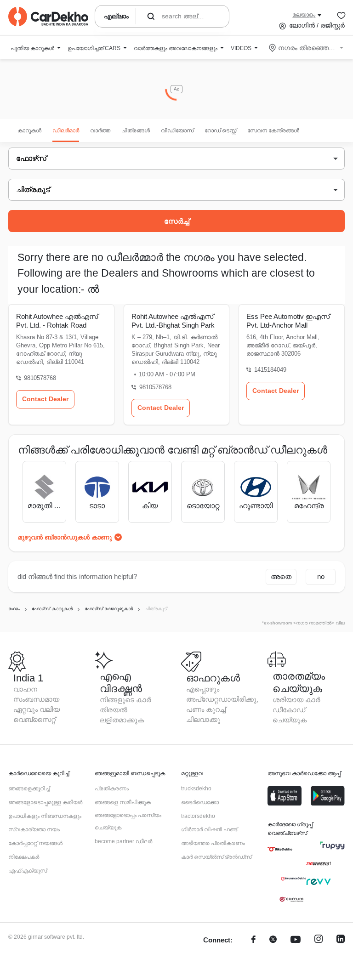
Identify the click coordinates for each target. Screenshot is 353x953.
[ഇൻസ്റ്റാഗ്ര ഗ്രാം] (318, 940)
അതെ (281, 576)
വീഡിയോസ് (177, 130)
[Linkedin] (340, 940)
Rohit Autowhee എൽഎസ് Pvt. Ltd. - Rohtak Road (57, 320)
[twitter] (273, 940)
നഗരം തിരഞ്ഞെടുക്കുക (307, 47)
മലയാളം (303, 14)
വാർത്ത (100, 130)
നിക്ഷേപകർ (23, 857)
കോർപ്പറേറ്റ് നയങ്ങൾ (35, 843)
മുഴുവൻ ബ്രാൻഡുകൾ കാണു (65, 537)
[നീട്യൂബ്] (295, 940)
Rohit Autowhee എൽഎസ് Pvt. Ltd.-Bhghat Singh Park (173, 320)
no (321, 576)
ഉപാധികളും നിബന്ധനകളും (44, 816)
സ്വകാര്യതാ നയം (34, 829)
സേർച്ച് (176, 221)
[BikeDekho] (280, 849)
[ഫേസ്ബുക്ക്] (253, 940)
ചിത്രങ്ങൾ (135, 130)
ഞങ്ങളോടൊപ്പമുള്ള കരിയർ (45, 802)
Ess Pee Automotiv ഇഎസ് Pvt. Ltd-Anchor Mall (288, 320)
